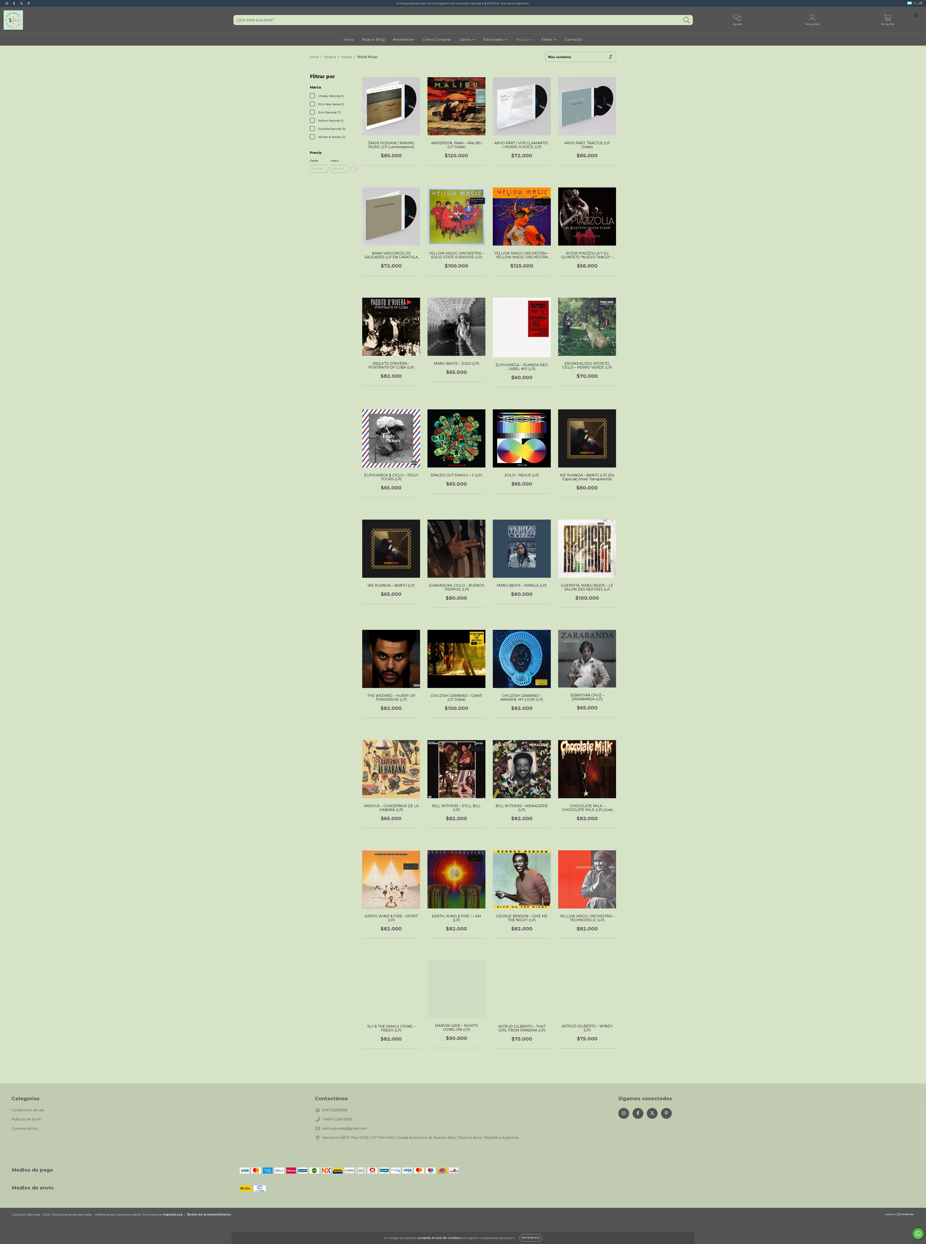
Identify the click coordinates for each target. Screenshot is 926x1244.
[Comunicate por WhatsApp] (918, 1233)
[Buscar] (686, 20)
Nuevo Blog (373, 39)
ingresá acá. (173, 1214)
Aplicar (354, 169)
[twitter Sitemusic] (22, 3)
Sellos (547, 39)
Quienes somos (25, 1128)
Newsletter (403, 39)
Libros (465, 39)
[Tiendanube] (899, 1215)
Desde (314, 160)
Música (523, 39)
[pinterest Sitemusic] (29, 3)
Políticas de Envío (26, 1119)
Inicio (349, 39)
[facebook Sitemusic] (14, 3)
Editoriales (493, 39)
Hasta (334, 160)
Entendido (530, 1237)
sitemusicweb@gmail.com (344, 1128)
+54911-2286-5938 (337, 1119)
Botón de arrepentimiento (209, 1214)
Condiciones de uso (28, 1110)
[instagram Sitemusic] (7, 3)
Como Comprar (436, 39)
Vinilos (346, 57)
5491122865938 (334, 1110)
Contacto (573, 39)
